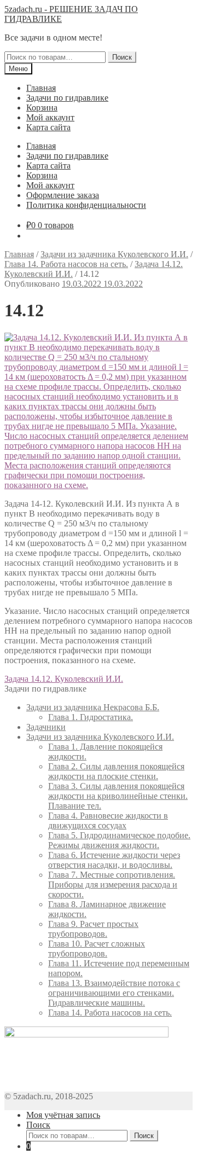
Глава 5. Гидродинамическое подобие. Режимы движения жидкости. (119, 840)
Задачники (46, 727)
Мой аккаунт (50, 117)
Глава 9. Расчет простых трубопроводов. (93, 928)
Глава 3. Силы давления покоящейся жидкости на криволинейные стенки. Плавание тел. (118, 795)
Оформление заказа (62, 195)
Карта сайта (48, 127)
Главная (41, 87)
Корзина (41, 107)
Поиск (122, 57)
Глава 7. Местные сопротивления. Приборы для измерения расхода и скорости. (112, 884)
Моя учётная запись (63, 1115)
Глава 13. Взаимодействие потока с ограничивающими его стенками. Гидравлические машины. (114, 992)
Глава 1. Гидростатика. (90, 717)
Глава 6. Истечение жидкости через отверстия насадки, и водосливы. (114, 859)
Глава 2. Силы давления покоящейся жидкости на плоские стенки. (116, 771)
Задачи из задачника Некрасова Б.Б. (92, 707)
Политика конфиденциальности (86, 205)
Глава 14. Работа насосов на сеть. (66, 264)
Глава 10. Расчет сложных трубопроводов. (96, 948)
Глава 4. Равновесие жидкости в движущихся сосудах (108, 820)
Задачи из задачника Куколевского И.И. (114, 254)
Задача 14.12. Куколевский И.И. (63, 678)
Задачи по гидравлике (67, 97)
